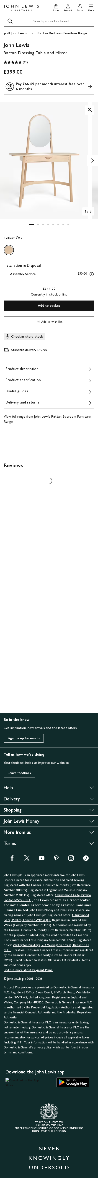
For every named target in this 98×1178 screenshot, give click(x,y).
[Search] (10, 21)
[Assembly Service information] (91, 274)
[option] (9, 250)
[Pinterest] (56, 859)
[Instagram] (71, 859)
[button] (91, 7)
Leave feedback (19, 773)
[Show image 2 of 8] (92, 160)
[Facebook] (12, 859)
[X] (27, 859)
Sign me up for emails (24, 738)
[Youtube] (41, 859)
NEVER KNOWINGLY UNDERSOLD (49, 1158)
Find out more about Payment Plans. (28, 970)
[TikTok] (86, 859)
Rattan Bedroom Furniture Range (62, 33)
